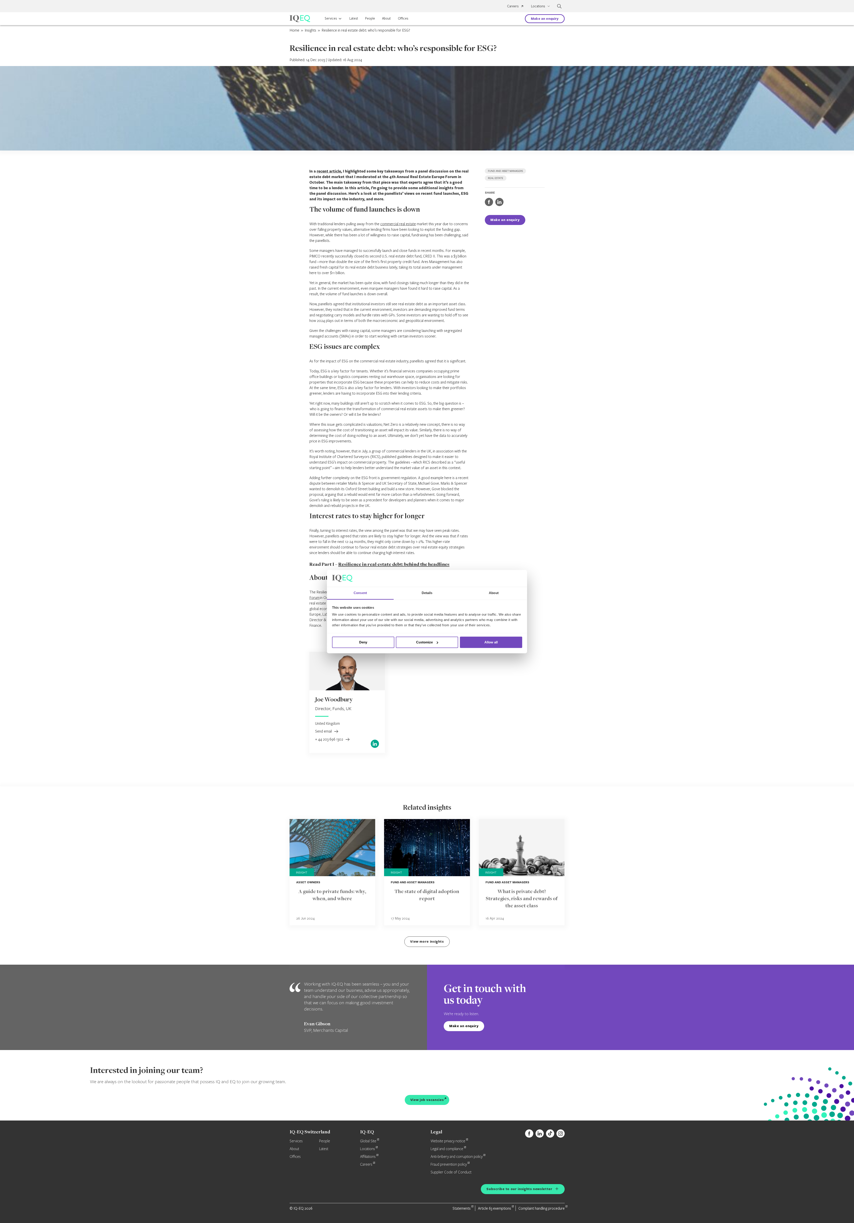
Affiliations (368, 1157)
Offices (403, 18)
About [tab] (494, 593)
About (386, 18)
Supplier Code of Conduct (451, 1172)
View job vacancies (427, 1099)
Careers (513, 6)
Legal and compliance (447, 1149)
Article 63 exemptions (494, 1208)
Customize (424, 642)
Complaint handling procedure (541, 1208)
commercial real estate (398, 223)
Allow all (491, 642)
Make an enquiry (544, 18)
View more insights (427, 941)
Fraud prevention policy (449, 1164)
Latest (353, 18)
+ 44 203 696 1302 (329, 739)
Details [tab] (427, 593)
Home (294, 30)
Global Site (368, 1141)
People (370, 18)
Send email (324, 731)
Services (331, 18)
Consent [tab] (360, 593)
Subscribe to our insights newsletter (519, 1189)
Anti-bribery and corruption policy (457, 1157)
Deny (363, 642)
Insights (310, 30)
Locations (367, 1149)
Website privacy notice (448, 1141)
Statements (462, 1208)
